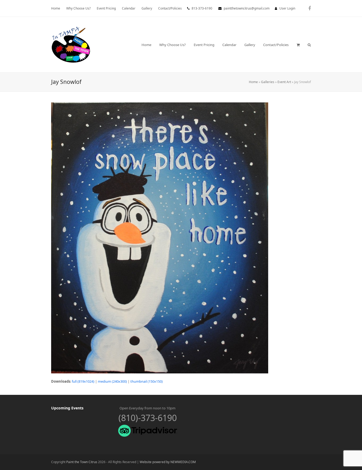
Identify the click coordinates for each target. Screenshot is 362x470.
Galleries (267, 82)
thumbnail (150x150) (146, 381)
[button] (298, 44)
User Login (287, 8)
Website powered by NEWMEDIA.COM (168, 462)
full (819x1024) (83, 381)
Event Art (284, 82)
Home (253, 82)
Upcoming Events (67, 407)
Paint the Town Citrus (81, 462)
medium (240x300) (112, 381)
